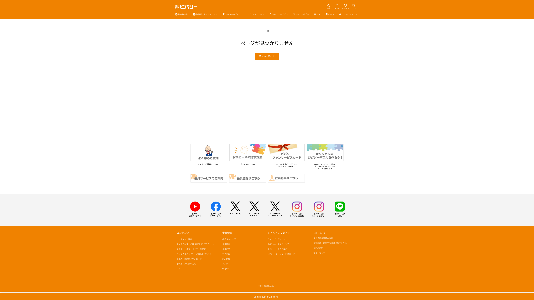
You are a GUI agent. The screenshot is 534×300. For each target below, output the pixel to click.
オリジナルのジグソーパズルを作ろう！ (194, 253)
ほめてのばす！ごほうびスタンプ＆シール (195, 244)
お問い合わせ (319, 233)
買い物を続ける (267, 56)
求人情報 (226, 258)
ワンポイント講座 (184, 239)
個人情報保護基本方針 (323, 238)
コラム (179, 268)
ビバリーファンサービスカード (281, 253)
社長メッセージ (229, 239)
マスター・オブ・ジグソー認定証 (191, 249)
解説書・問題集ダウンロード (189, 258)
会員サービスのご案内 (277, 249)
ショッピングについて (277, 239)
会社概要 (226, 244)
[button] (230, 14)
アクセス (226, 253)
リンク (225, 263)
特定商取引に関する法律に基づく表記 (330, 243)
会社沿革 (226, 249)
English (225, 268)
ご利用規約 (318, 247)
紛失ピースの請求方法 (186, 263)
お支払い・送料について (278, 244)
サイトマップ (319, 252)
